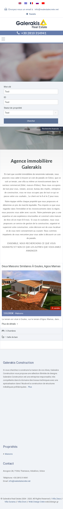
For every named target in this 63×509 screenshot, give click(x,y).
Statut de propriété (13, 108)
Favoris (32, 14)
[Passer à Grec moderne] (26, 3)
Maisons (9, 454)
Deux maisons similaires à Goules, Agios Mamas (31, 266)
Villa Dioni (22, 502)
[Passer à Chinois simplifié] (43, 3)
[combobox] (31, 112)
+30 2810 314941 (33, 33)
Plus (30, 387)
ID (5, 97)
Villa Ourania (10, 502)
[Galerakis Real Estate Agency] (31, 24)
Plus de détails (9, 324)
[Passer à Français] (31, 3)
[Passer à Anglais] (20, 3)
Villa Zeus (56, 499)
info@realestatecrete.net (47, 9)
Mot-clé (7, 86)
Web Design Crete (37, 502)
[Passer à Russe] (37, 3)
